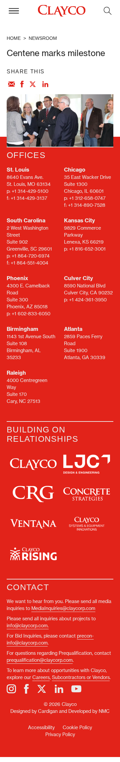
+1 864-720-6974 (31, 256)
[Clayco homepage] (61, 11)
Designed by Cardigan (34, 711)
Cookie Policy (77, 727)
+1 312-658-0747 (87, 198)
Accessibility (41, 727)
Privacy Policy (60, 734)
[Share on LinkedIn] (45, 84)
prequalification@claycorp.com (40, 660)
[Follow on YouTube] (76, 689)
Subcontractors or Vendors (81, 677)
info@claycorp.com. (28, 625)
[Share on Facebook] (22, 85)
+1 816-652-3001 (87, 249)
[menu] (14, 11)
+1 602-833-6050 (31, 313)
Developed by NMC (89, 711)
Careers (41, 677)
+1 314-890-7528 (86, 205)
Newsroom (43, 38)
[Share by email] (11, 85)
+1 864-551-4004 (29, 263)
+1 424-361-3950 (88, 299)
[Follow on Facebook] (26, 689)
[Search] (108, 11)
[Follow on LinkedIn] (59, 689)
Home (14, 38)
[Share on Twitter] (32, 85)
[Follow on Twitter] (42, 689)
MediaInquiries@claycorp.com (63, 608)
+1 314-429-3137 (29, 198)
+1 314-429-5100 (30, 191)
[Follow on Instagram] (11, 688)
